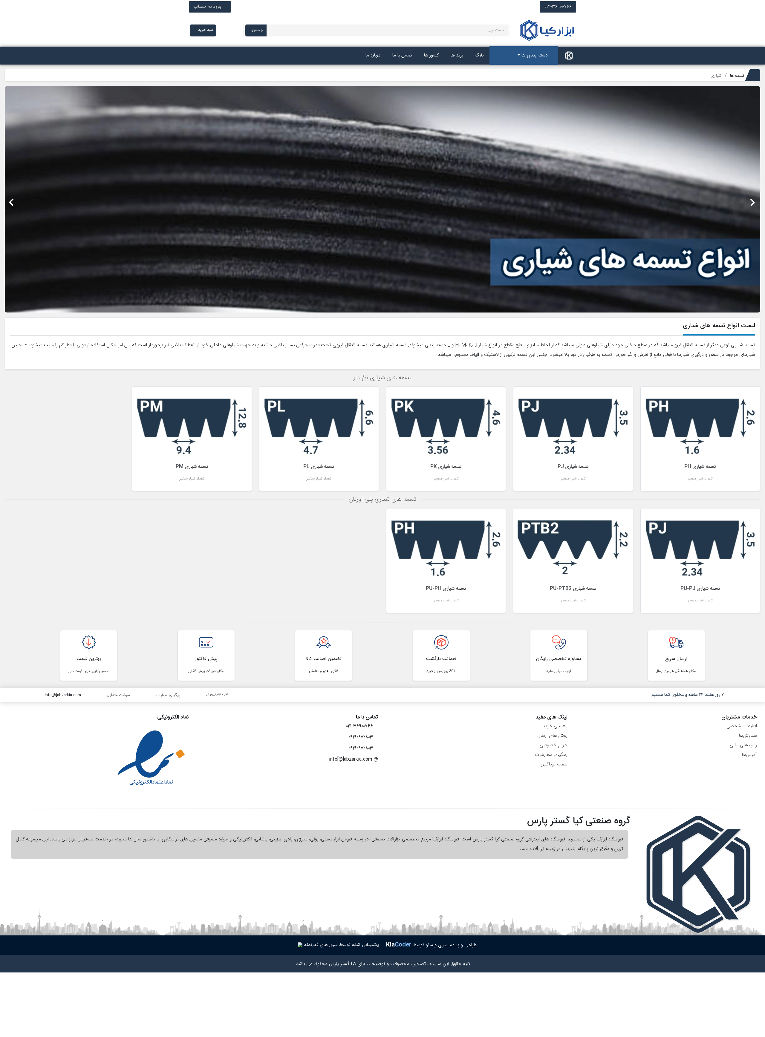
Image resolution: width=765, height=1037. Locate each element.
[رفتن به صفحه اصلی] (569, 56)
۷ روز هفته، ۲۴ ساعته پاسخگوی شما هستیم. (687, 695)
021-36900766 (557, 6)
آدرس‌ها (749, 755)
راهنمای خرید (555, 726)
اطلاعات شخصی (741, 726)
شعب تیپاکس (554, 764)
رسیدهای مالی (743, 745)
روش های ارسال (552, 736)
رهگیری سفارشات (551, 755)
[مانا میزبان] (300, 945)
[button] (703, 199)
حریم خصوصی (553, 745)
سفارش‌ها (748, 736)
